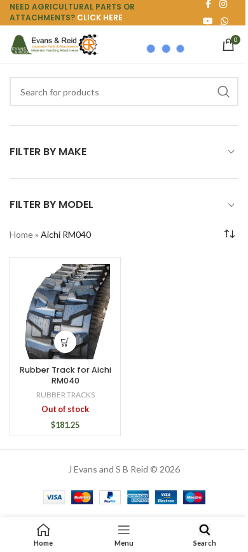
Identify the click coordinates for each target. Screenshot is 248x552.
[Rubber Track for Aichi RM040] (65, 311)
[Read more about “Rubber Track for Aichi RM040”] (65, 342)
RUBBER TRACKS (65, 394)
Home (21, 234)
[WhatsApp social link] (224, 21)
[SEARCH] (223, 91)
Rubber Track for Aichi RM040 (65, 375)
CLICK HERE (100, 17)
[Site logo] (54, 43)
